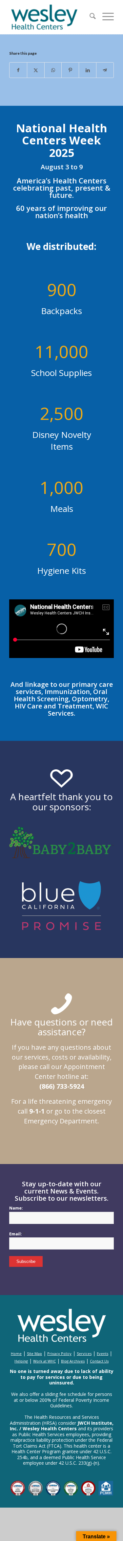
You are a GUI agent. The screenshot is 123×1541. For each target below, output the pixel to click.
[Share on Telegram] (104, 70)
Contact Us (99, 1361)
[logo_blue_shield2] (61, 897)
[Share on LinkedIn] (87, 70)
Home (16, 1353)
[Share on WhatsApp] (53, 70)
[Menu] (105, 17)
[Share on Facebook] (18, 70)
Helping (21, 1361)
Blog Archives (73, 1361)
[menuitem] (89, 17)
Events (102, 1353)
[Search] (89, 17)
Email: (17, 1234)
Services (84, 1353)
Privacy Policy (59, 1353)
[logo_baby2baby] (61, 842)
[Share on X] (35, 70)
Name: (16, 1208)
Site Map (34, 1353)
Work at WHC (44, 1361)
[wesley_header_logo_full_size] (51, 17)
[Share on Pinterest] (70, 70)
